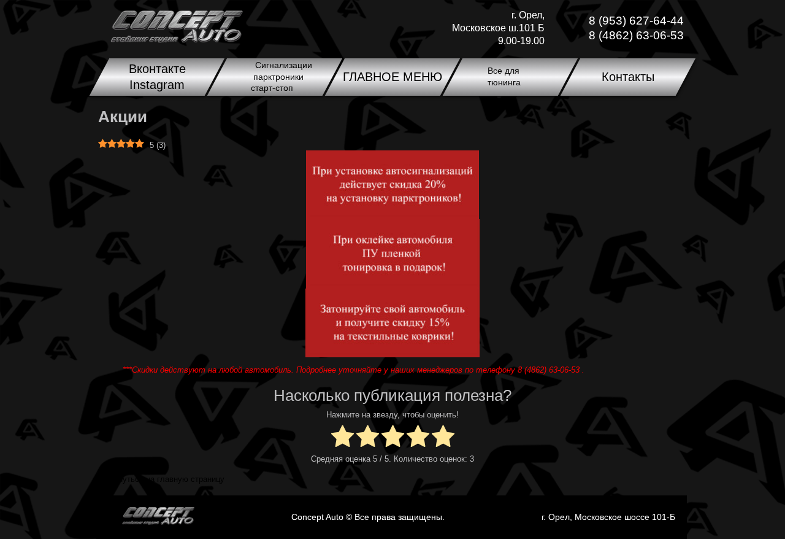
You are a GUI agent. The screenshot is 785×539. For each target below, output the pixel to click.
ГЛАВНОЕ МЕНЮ (392, 76)
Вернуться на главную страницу (164, 479)
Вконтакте (157, 69)
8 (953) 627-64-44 (636, 20)
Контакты (628, 76)
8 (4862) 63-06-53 (636, 35)
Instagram (157, 84)
